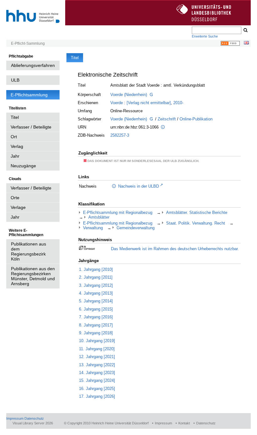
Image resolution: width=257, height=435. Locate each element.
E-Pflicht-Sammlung (28, 43)
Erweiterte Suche (205, 36)
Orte (15, 197)
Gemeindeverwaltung (136, 227)
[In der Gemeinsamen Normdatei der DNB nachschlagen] (151, 95)
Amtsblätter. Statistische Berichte (196, 212)
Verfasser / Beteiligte (31, 126)
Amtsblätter (98, 217)
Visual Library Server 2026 (33, 423)
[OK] (245, 30)
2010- (178, 102)
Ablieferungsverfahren (33, 65)
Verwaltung (93, 227)
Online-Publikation (196, 119)
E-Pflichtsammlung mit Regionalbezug (117, 212)
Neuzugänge (23, 165)
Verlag (17, 146)
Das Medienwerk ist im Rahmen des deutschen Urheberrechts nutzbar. (175, 248)
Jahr (15, 156)
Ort (14, 136)
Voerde (116, 102)
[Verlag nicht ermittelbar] (149, 102)
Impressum (15, 418)
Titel (15, 117)
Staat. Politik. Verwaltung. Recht (195, 223)
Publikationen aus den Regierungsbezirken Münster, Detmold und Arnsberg (33, 276)
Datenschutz (34, 418)
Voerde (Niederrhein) (128, 94)
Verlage (18, 207)
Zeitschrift (167, 119)
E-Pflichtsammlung (29, 94)
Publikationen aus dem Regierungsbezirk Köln (28, 251)
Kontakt (184, 423)
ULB (15, 80)
